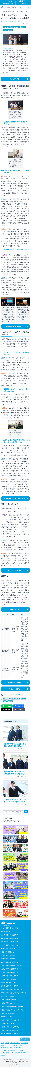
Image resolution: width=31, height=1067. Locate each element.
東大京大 (12, 1048)
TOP (2, 1043)
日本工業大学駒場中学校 (9, 1000)
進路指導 (10, 30)
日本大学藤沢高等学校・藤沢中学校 (12, 1010)
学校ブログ (16, 1045)
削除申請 (25, 1052)
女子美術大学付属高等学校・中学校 (12, 969)
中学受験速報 (5, 1048)
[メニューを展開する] (28, 7)
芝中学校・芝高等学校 (8, 955)
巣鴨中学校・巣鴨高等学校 (9, 976)
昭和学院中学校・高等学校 (9, 962)
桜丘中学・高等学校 (7, 952)
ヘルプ (3, 1055)
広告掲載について (12, 1050)
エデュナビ (8, 1045)
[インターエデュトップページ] (15, 923)
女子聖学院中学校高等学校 (9, 972)
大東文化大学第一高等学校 (9, 983)
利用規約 (21, 1050)
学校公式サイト (14, 79)
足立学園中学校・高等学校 (9, 928)
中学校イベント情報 (14, 682)
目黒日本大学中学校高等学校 (10, 1027)
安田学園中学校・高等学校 (9, 1034)
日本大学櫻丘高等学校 (8, 1003)
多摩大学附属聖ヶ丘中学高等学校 (11, 989)
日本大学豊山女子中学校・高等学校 (12, 1006)
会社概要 (3, 1050)
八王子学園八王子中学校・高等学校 (13, 21)
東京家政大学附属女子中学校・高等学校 (13, 993)
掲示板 (7, 1043)
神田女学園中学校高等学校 (9, 938)
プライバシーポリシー (7, 1052)
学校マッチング (8, 3)
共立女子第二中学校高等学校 (10, 942)
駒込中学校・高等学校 (8, 948)
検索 (26, 812)
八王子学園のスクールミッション (14, 498)
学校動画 (18, 1048)
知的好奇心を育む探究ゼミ (14, 326)
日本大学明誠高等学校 (8, 1013)
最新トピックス (24, 1045)
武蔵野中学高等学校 (7, 1023)
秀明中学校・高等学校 (8, 959)
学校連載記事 (24, 1043)
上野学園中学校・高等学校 (9, 935)
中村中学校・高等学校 (8, 996)
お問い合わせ (18, 1052)
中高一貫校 (6, 27)
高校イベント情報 (14, 689)
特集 (2, 1045)
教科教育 (23, 27)
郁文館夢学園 (5, 931)
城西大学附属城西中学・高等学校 (11, 966)
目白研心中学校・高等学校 (9, 1030)
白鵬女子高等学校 (6, 1017)
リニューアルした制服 (14, 570)
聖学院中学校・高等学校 (9, 979)
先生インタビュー (15, 27)
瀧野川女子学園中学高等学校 (10, 986)
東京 (5, 30)
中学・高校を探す (15, 1043)
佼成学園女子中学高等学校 (9, 945)
